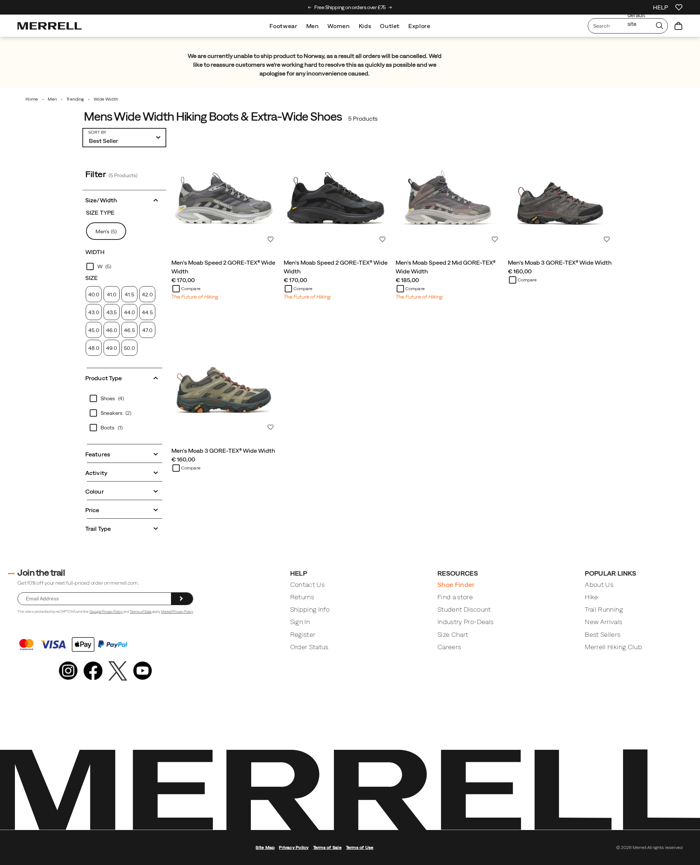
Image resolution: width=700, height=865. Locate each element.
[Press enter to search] (660, 26)
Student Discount (464, 609)
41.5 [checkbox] (129, 294)
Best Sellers (602, 634)
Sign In (300, 622)
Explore (419, 26)
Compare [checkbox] (191, 288)
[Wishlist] (679, 7)
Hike (591, 597)
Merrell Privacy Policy (177, 611)
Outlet (390, 26)
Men (312, 26)
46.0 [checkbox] (111, 330)
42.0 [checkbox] (147, 294)
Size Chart (453, 634)
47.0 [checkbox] (147, 330)
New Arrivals (603, 622)
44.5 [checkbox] (147, 312)
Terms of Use (360, 847)
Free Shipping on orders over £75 (350, 7)
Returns (302, 597)
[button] (124, 199)
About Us (599, 584)
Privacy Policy (293, 847)
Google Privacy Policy (106, 611)
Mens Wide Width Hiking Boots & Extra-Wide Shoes (213, 116)
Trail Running (604, 609)
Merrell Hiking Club (613, 647)
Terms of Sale (141, 611)
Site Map (265, 847)
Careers (449, 647)
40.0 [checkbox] (93, 294)
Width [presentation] (95, 252)
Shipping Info (310, 609)
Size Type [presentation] (100, 212)
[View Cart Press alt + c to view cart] (678, 26)
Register (303, 634)
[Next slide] (390, 7)
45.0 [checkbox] (93, 330)
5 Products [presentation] (363, 118)
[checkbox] (124, 266)
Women (338, 26)
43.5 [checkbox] (111, 312)
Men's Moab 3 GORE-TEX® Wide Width (560, 262)
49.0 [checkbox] (111, 348)
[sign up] (182, 599)
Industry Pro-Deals (465, 622)
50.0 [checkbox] (129, 348)
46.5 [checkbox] (129, 330)
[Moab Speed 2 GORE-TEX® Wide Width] (223, 193)
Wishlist (270, 239)
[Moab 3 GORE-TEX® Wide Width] (560, 193)
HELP (660, 7)
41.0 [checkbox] (111, 294)
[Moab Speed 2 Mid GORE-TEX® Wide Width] (448, 193)
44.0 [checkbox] (129, 312)
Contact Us (307, 584)
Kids (365, 26)
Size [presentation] (91, 277)
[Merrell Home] (50, 26)
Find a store (455, 597)
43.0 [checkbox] (93, 312)
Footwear (283, 26)
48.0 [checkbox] (93, 348)
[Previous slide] (309, 7)
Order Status (309, 647)
